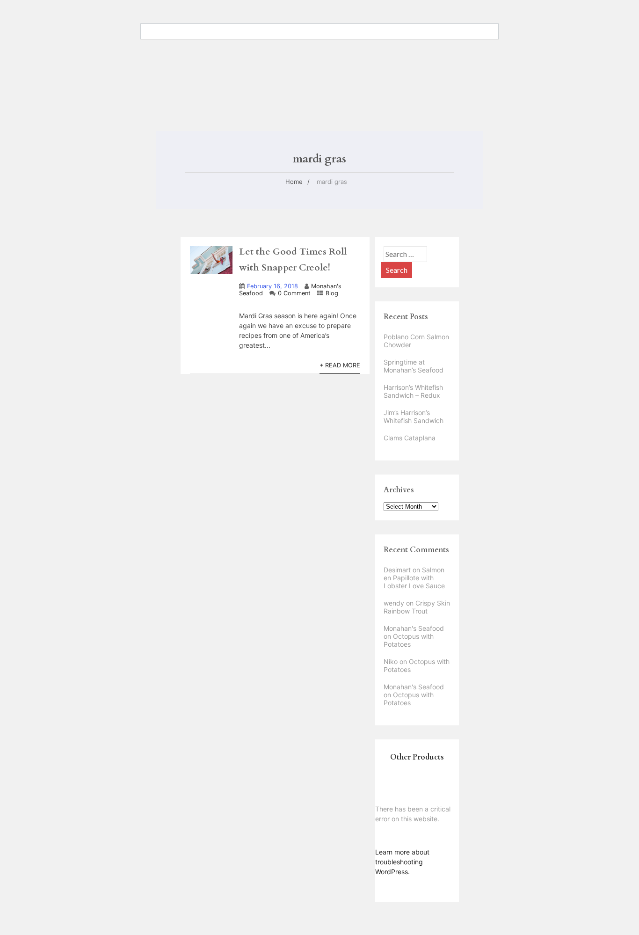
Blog (193, 40)
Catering (228, 40)
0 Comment (294, 293)
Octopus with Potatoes (409, 640)
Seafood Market (403, 40)
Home (200, 95)
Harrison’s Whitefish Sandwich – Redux (413, 391)
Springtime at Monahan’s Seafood (413, 366)
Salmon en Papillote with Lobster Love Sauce (414, 578)
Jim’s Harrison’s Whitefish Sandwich (413, 416)
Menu (314, 40)
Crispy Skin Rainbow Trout (417, 607)
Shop (194, 55)
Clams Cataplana (410, 438)
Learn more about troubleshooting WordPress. (402, 862)
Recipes (350, 40)
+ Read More (340, 365)
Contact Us (273, 40)
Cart (223, 55)
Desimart (397, 570)
